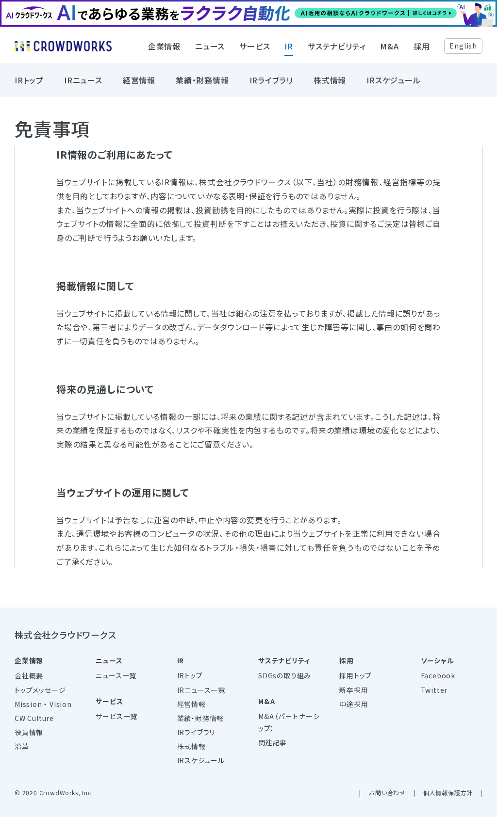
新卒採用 (353, 690)
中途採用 (353, 704)
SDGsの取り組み (284, 675)
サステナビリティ (336, 46)
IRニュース (83, 80)
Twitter (434, 690)
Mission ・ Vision (43, 704)
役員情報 (29, 732)
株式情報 (330, 80)
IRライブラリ (271, 80)
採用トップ (355, 675)
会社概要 (29, 675)
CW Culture (34, 718)
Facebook (438, 675)
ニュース (210, 46)
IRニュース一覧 (201, 690)
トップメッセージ (40, 690)
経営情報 (139, 80)
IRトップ (29, 80)
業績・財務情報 (202, 80)
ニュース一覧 (116, 675)
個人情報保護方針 (448, 792)
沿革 (22, 746)
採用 (422, 46)
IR (288, 46)
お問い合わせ (387, 792)
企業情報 (164, 46)
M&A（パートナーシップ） (289, 722)
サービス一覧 (116, 716)
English (463, 45)
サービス (254, 46)
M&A (389, 46)
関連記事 (272, 742)
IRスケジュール (393, 80)
